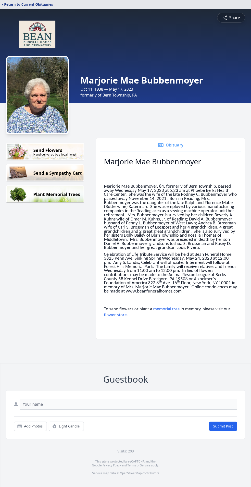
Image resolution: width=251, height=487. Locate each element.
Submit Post (223, 426)
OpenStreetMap (131, 473)
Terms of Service (138, 465)
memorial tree (166, 309)
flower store (115, 314)
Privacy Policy (111, 465)
